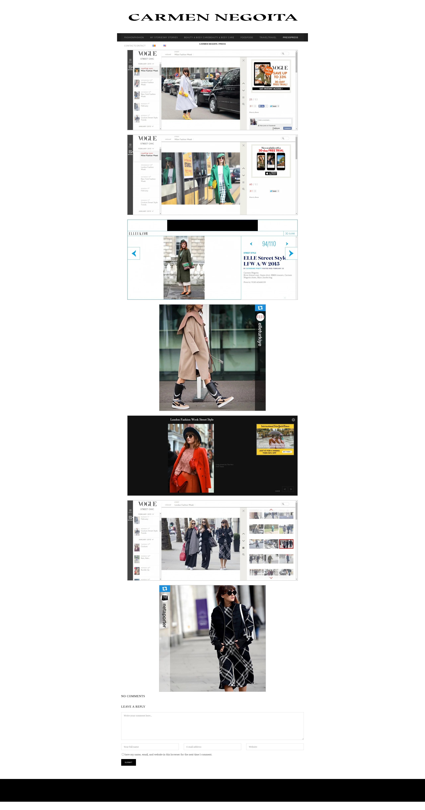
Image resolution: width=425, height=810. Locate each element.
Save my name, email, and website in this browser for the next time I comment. (168, 754)
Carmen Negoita (208, 44)
